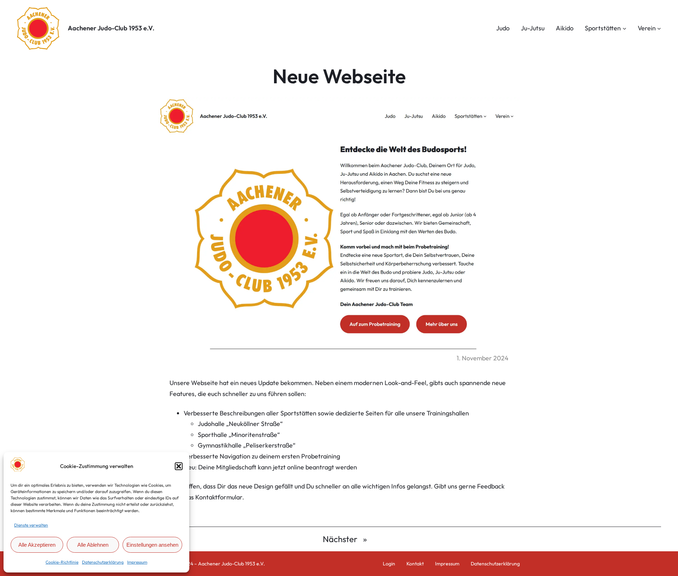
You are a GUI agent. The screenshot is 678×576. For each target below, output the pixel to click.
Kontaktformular (218, 497)
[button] (178, 466)
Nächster (340, 539)
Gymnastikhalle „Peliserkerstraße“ (247, 445)
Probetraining (320, 456)
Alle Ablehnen (92, 545)
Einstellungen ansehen (152, 545)
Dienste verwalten (31, 525)
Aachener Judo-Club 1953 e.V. (111, 28)
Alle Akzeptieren (36, 545)
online (295, 467)
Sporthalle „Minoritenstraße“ (239, 435)
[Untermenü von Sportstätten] (624, 28)
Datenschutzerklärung (103, 562)
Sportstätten (298, 413)
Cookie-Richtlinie (62, 562)
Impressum (137, 562)
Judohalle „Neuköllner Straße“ (240, 424)
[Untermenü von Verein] (659, 28)
